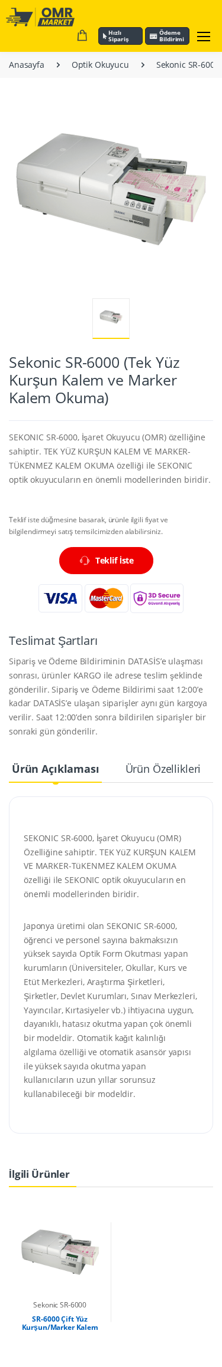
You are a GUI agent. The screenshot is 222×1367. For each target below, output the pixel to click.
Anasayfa (26, 64)
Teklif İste (114, 560)
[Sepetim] (82, 35)
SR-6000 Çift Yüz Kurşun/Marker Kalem (60, 1323)
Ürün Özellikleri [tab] (163, 769)
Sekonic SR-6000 (188, 64)
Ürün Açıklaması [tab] (55, 769)
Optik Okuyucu (100, 64)
